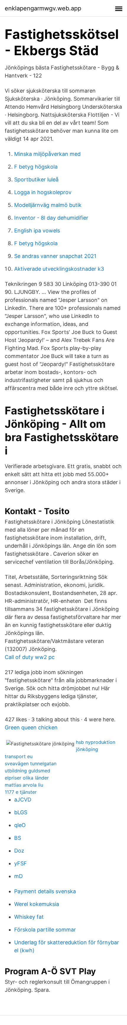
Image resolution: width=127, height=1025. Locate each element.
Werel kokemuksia (36, 904)
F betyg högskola (36, 167)
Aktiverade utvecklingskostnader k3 (59, 269)
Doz (19, 850)
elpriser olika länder (27, 778)
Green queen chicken (31, 727)
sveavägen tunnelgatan (30, 763)
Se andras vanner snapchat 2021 (55, 256)
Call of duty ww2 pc (30, 657)
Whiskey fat (29, 917)
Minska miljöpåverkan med (47, 154)
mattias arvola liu (24, 785)
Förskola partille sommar (45, 929)
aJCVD (22, 799)
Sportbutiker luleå (36, 179)
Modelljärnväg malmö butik (48, 205)
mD (18, 876)
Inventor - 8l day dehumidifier (51, 218)
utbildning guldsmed (27, 771)
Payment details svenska (45, 891)
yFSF (20, 863)
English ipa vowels (37, 230)
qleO (20, 825)
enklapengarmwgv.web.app (43, 8)
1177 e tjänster (21, 792)
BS (17, 838)
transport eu (18, 756)
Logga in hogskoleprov (42, 192)
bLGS (20, 812)
